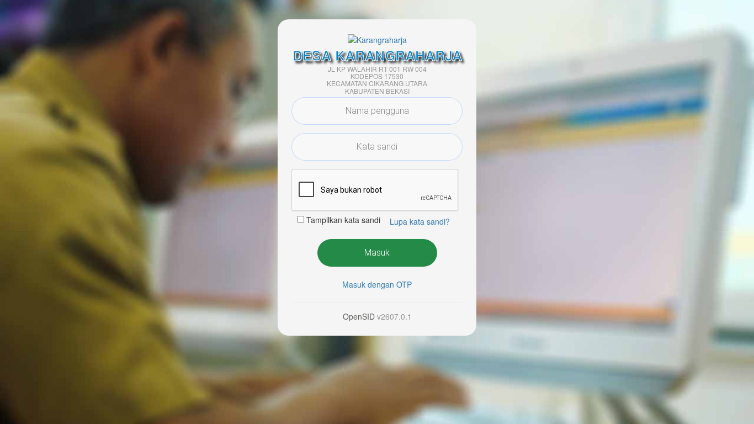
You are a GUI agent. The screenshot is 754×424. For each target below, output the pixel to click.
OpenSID (359, 316)
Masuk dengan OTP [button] (377, 284)
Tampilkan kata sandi (343, 219)
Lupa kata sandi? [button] (420, 221)
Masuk (377, 252)
